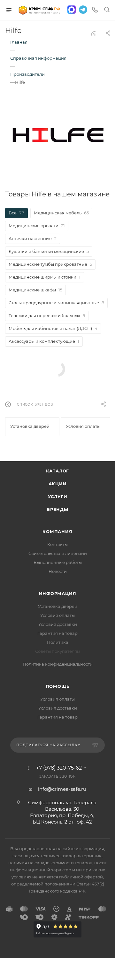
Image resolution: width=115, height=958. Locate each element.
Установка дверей (57, 606)
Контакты (57, 544)
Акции (58, 483)
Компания (57, 531)
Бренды (57, 509)
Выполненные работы (58, 562)
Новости (58, 571)
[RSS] (93, 33)
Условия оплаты (57, 615)
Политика (57, 642)
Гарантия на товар (57, 633)
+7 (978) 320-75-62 (59, 768)
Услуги (57, 496)
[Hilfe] (57, 134)
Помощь (58, 686)
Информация (57, 593)
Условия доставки (57, 624)
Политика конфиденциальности (58, 664)
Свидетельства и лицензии (57, 553)
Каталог (57, 470)
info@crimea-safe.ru (62, 789)
